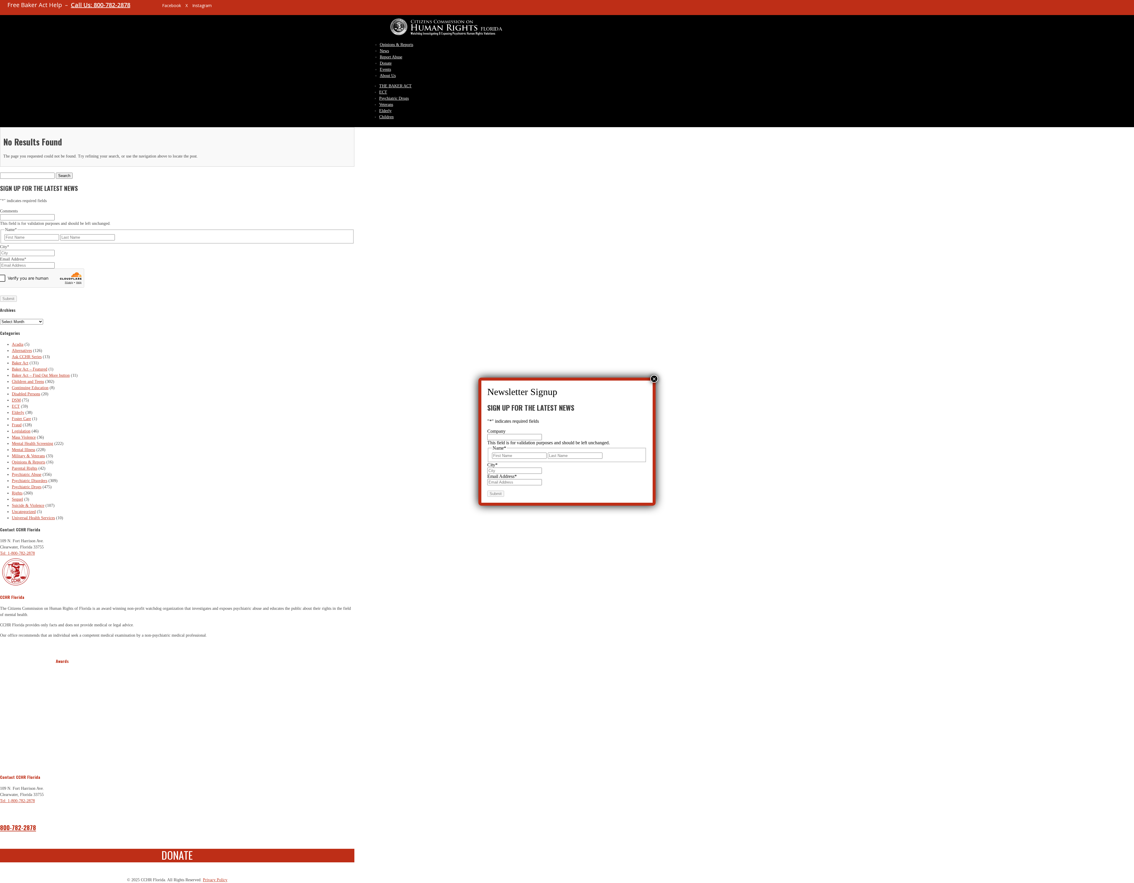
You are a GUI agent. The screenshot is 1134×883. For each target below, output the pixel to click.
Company (496, 431)
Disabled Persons (26, 394)
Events (385, 69)
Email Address (13, 259)
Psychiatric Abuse (26, 474)
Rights (17, 493)
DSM (16, 400)
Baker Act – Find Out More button (41, 375)
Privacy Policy (215, 880)
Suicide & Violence (28, 505)
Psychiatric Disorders (29, 481)
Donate (386, 63)
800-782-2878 (18, 827)
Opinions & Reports (396, 44)
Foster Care (21, 419)
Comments (9, 211)
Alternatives (22, 350)
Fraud (17, 425)
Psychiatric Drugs (394, 98)
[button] (61, 715)
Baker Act (20, 363)
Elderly (385, 111)
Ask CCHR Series (27, 357)
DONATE (177, 855)
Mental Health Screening (32, 443)
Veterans (386, 104)
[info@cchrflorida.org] (147, 8)
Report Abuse (391, 57)
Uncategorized (24, 512)
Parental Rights (24, 468)
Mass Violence (24, 437)
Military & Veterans (28, 456)
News (384, 51)
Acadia (17, 344)
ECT (383, 92)
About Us (388, 75)
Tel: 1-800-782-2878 (17, 553)
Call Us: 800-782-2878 (100, 5)
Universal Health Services (33, 518)
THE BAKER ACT (395, 86)
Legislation (21, 431)
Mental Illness (23, 450)
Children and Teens (28, 381)
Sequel (17, 499)
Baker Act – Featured (29, 369)
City (4, 247)
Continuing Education (30, 388)
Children (386, 117)
